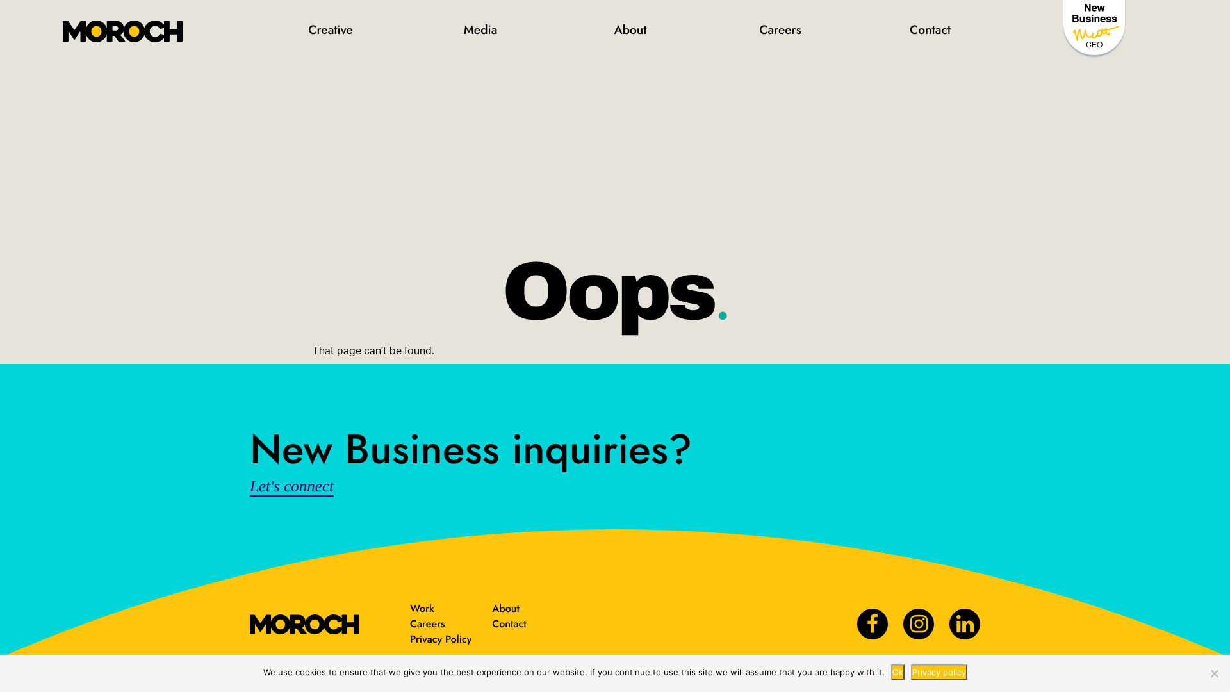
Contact (930, 30)
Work (422, 609)
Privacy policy (939, 672)
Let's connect (292, 486)
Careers (780, 30)
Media (481, 30)
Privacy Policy (441, 639)
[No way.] (1214, 673)
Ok (897, 672)
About (630, 30)
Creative (330, 30)
